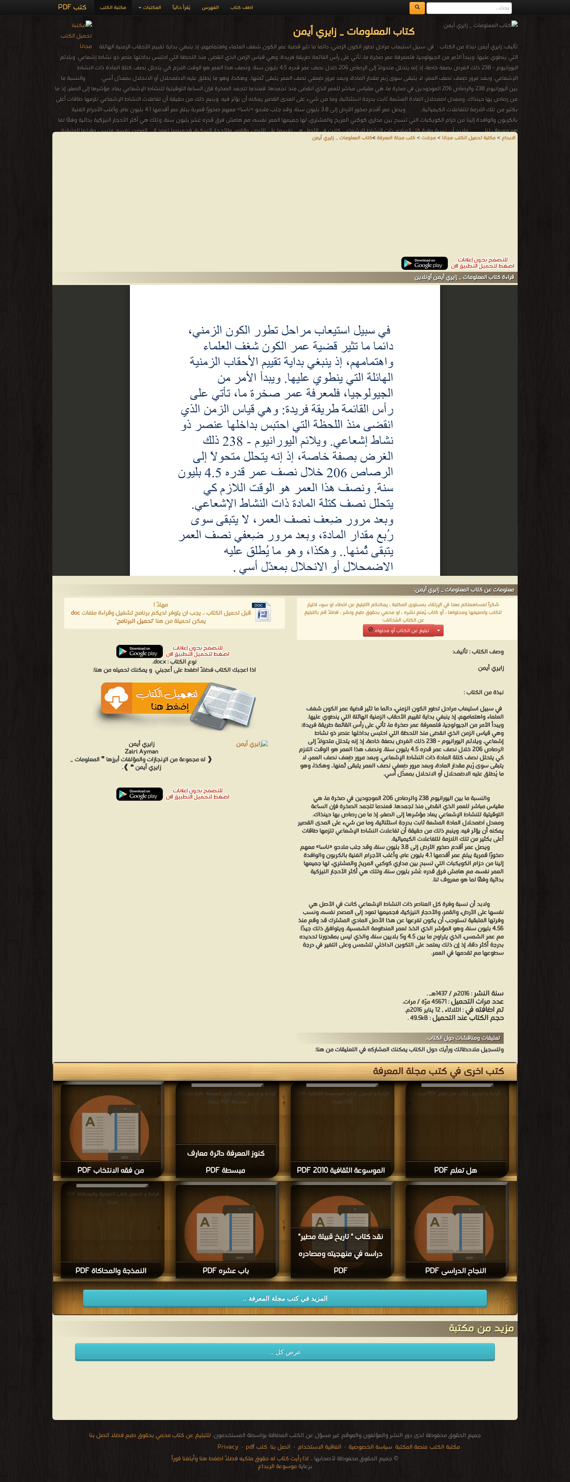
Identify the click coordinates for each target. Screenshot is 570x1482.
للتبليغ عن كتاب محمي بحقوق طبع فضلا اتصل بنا (150, 1435)
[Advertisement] (285, 202)
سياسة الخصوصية (370, 1447)
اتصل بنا (279, 1447)
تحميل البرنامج (135, 621)
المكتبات (151, 7)
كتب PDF (72, 7)
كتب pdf (256, 1447)
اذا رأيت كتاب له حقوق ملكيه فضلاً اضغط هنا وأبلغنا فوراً (240, 1458)
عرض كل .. (285, 1352)
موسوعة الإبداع (277, 1466)
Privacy (228, 1447)
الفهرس (210, 7)
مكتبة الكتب (113, 7)
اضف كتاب (241, 7)
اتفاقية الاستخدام (318, 1447)
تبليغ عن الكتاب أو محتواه (401, 630)
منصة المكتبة (411, 1447)
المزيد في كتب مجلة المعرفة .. (285, 1298)
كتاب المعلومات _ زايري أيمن (342, 137)
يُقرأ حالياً (181, 7)
